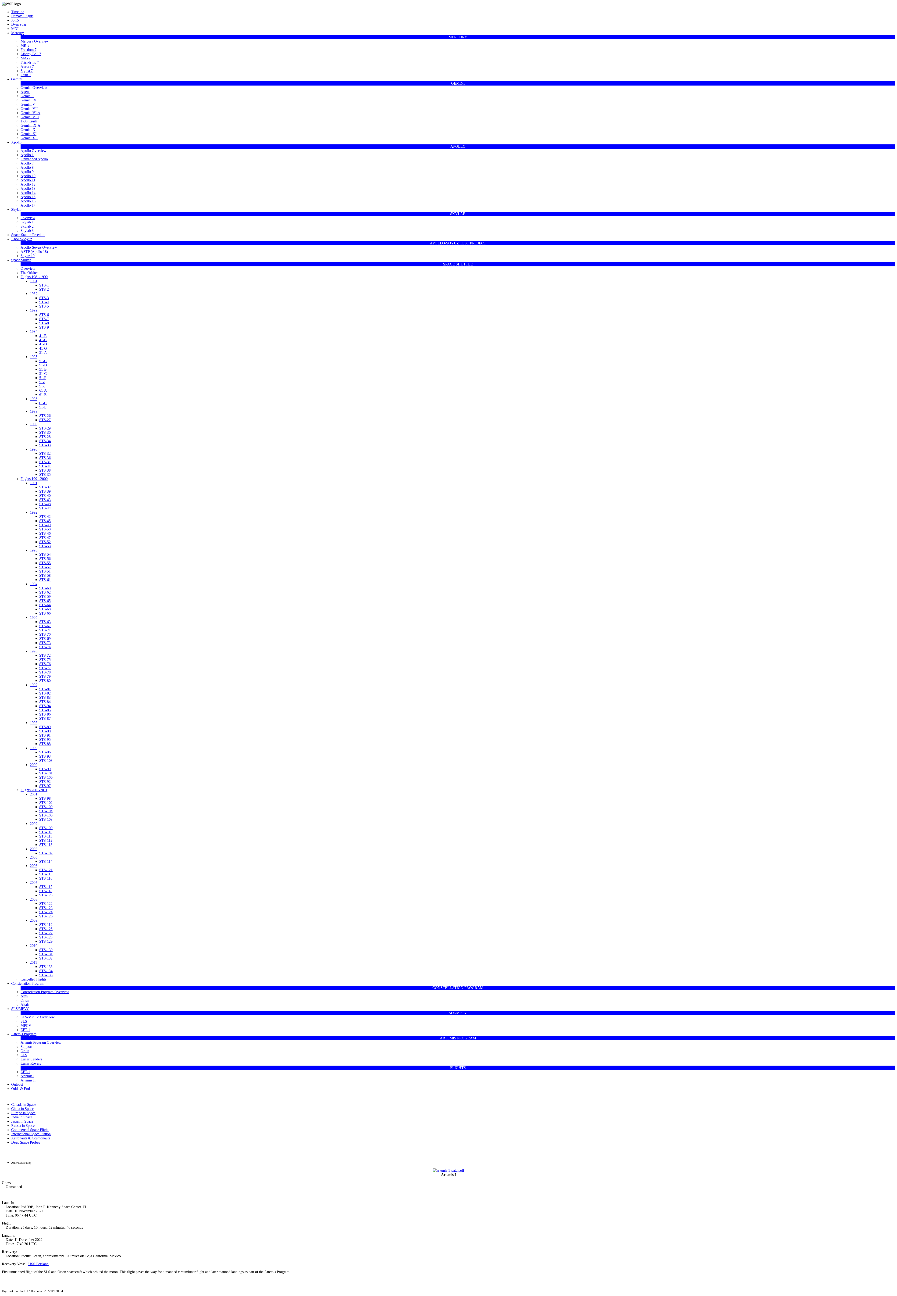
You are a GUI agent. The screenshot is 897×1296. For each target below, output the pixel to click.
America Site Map (21, 1162)
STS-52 (45, 542)
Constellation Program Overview (45, 992)
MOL (15, 29)
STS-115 (45, 874)
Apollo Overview (33, 151)
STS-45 (45, 521)
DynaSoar (18, 24)
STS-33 (45, 445)
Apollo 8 (27, 167)
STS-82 (45, 693)
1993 (33, 550)
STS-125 (46, 929)
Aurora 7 (27, 66)
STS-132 (46, 958)
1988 (33, 411)
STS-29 (45, 428)
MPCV (26, 1025)
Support (26, 1047)
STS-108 (46, 819)
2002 (33, 824)
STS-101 (46, 773)
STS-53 (45, 546)
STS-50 (45, 529)
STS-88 (45, 744)
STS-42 (45, 517)
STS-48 (45, 504)
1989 (33, 424)
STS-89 (45, 727)
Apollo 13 (28, 188)
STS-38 (45, 470)
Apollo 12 (28, 184)
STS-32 (45, 453)
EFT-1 (25, 1030)
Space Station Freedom (28, 235)
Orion (25, 1000)
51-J (42, 386)
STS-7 (44, 319)
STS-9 (44, 327)
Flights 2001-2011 (34, 790)
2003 (33, 849)
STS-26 (45, 416)
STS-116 (45, 878)
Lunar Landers (31, 1059)
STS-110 (45, 832)
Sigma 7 (27, 71)
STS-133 (46, 967)
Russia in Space (23, 1126)
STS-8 (44, 323)
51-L (42, 407)
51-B (43, 369)
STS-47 (45, 538)
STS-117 (45, 887)
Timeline (17, 12)
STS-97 (45, 786)
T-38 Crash (29, 121)
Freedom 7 (28, 50)
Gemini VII (29, 109)
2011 (33, 962)
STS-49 (45, 525)
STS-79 (45, 676)
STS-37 (45, 487)
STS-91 (45, 735)
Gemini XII (29, 138)
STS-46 (45, 533)
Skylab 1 (27, 222)
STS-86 (45, 714)
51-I (42, 382)
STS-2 (44, 289)
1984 (33, 331)
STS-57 (45, 567)
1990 (33, 449)
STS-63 (45, 622)
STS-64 (45, 605)
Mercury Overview (35, 41)
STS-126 (46, 916)
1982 (33, 294)
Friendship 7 (30, 62)
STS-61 (45, 580)
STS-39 (45, 491)
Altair (25, 1004)
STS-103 (46, 761)
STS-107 (46, 853)
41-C (43, 340)
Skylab (16, 209)
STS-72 (45, 655)
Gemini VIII (30, 117)
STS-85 (45, 710)
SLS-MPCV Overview (38, 1017)
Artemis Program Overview (41, 1042)
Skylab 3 (27, 231)
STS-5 (44, 306)
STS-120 (46, 895)
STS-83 (45, 697)
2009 (33, 920)
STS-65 (45, 601)
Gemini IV (28, 100)
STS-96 (45, 752)
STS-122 (46, 904)
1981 (33, 281)
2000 (33, 765)
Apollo (16, 142)
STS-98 (45, 798)
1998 (33, 723)
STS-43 (45, 500)
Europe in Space (23, 1113)
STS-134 (46, 971)
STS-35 (45, 474)
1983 (33, 310)
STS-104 (46, 811)
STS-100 (46, 807)
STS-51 (45, 571)
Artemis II (28, 1080)
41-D (43, 344)
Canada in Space (23, 1104)
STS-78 (45, 672)
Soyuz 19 (28, 256)
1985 (33, 357)
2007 (33, 882)
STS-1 (44, 285)
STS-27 (45, 420)
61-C (43, 403)
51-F (42, 378)
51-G (43, 374)
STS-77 (45, 668)
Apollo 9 (27, 172)
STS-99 (45, 769)
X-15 (15, 20)
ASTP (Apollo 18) (34, 252)
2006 (33, 866)
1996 (33, 651)
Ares (24, 996)
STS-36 (45, 458)
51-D (43, 365)
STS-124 (46, 912)
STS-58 (45, 575)
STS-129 (46, 941)
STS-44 (45, 508)
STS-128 (46, 937)
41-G (43, 348)
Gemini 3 (27, 96)
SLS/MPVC (20, 1009)
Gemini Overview (34, 88)
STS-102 (46, 803)
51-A (43, 352)
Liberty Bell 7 (31, 54)
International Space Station (31, 1134)
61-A (43, 390)
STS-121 (46, 870)
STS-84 (45, 702)
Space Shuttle (21, 260)
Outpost (17, 1084)
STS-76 (45, 664)
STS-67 (45, 626)
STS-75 (45, 660)
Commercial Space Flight (30, 1130)
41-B (43, 336)
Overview (28, 218)
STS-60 (45, 588)
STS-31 (45, 462)
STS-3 (44, 298)
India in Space (21, 1117)
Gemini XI (28, 134)
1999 (33, 748)
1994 (33, 584)
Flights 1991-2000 (34, 479)
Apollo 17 (28, 205)
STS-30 (45, 432)
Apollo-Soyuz (21, 239)
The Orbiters (30, 273)
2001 (33, 794)
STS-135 (46, 975)
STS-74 (45, 647)
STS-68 (45, 609)
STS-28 (45, 437)
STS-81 (45, 689)
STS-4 (44, 302)
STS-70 (45, 634)
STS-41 (45, 466)
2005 (33, 857)
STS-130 (46, 950)
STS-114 (45, 861)
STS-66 (45, 613)
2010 (33, 946)
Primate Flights (22, 16)
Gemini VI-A (30, 113)
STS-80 (45, 681)
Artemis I (27, 1076)
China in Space (22, 1109)
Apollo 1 (27, 155)
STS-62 (45, 592)
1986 (33, 399)
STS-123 (46, 908)
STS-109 (46, 828)
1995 (33, 617)
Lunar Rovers (31, 1063)
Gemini (16, 79)
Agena (25, 92)
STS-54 (45, 554)
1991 (33, 483)
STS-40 (45, 496)
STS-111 (45, 836)
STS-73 (45, 643)
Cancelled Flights (33, 979)
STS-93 (45, 756)
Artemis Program (23, 1034)
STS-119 (45, 925)
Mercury (17, 33)
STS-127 (46, 933)
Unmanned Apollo (34, 159)
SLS (24, 1021)
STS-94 (45, 706)
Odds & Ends (21, 1089)
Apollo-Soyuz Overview (39, 247)
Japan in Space (22, 1121)
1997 (33, 685)
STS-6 (44, 315)
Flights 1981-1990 (34, 277)
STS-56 (45, 559)
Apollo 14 (28, 193)
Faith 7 (26, 75)
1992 (33, 512)
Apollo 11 (28, 180)
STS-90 (45, 731)
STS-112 (45, 840)
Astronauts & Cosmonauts (30, 1138)
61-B (43, 395)
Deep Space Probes (25, 1142)
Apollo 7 (27, 163)
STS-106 (46, 777)
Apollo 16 (28, 201)
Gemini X (28, 130)
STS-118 (45, 891)
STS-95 (45, 739)
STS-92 (45, 782)
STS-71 (45, 630)
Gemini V (28, 104)
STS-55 (45, 563)
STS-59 (45, 596)
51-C (43, 361)
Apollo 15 (28, 197)
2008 (33, 899)
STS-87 (45, 718)
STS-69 (45, 639)
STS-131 (46, 954)
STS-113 (45, 845)
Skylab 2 (27, 226)
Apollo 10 (28, 176)
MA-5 (25, 58)
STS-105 (46, 815)
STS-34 (45, 441)
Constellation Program (27, 983)
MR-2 (25, 45)
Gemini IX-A (30, 125)
